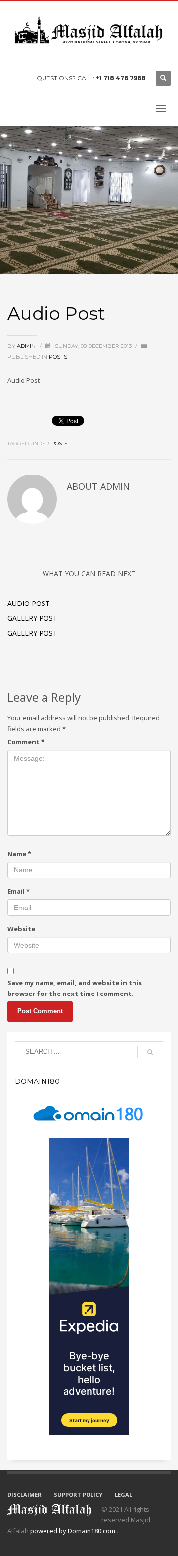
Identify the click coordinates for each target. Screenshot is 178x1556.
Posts (58, 356)
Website (21, 928)
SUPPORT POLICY (78, 1494)
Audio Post (28, 603)
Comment (25, 741)
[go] (150, 1052)
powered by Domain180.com (73, 1530)
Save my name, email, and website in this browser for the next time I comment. (74, 988)
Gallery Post (32, 618)
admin (27, 346)
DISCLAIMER (24, 1494)
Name (19, 853)
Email (18, 891)
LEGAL (123, 1494)
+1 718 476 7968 (121, 78)
